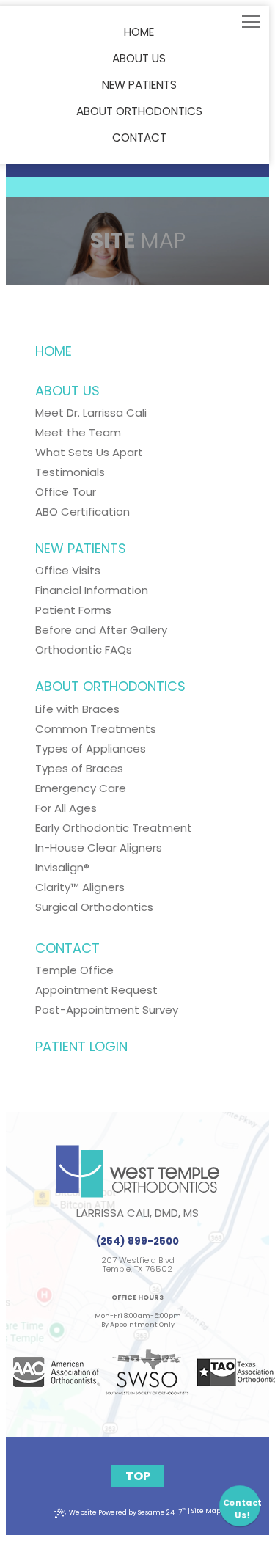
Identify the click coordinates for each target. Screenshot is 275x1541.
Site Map (206, 1511)
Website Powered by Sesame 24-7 (127, 1511)
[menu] (251, 24)
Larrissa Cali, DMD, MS (137, 1212)
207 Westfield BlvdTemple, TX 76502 (138, 1265)
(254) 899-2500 (137, 1241)
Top (137, 1476)
